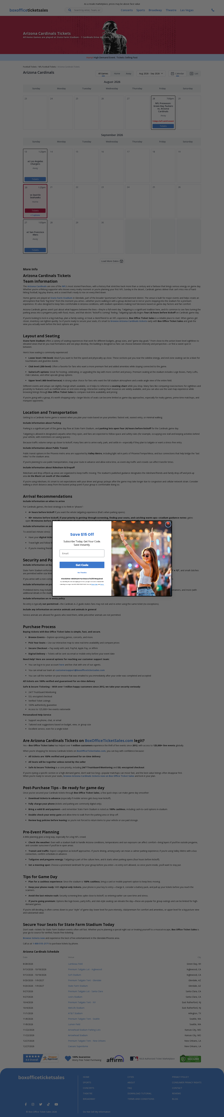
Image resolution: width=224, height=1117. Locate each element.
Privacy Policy (94, 584)
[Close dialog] (168, 524)
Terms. (102, 584)
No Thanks (82, 572)
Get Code (82, 565)
